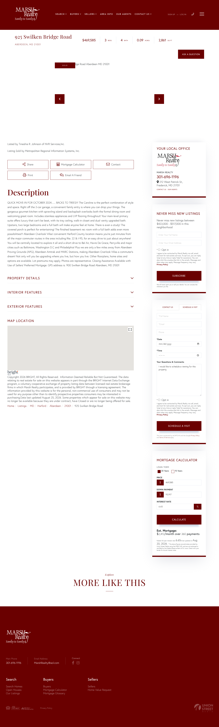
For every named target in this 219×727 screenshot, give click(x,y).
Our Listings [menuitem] (13, 693)
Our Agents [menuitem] (123, 14)
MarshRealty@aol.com (46, 663)
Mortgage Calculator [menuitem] (55, 690)
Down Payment (165, 489)
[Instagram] (78, 663)
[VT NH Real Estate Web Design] (203, 708)
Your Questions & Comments (170, 362)
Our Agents (172, 189)
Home (10, 406)
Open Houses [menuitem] (13, 690)
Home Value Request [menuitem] (99, 690)
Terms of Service (164, 437)
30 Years (165, 470)
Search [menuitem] (60, 14)
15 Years (178, 470)
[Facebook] (73, 663)
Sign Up (171, 15)
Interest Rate (164, 501)
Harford (42, 406)
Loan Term (163, 467)
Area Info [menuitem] (106, 14)
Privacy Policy (162, 265)
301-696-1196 (168, 176)
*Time (159, 350)
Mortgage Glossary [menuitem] (54, 693)
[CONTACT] (191, 54)
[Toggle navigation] (202, 14)
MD (32, 406)
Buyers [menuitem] (74, 14)
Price (159, 477)
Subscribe (179, 275)
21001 (67, 406)
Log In (183, 15)
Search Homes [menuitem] (14, 686)
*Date (159, 339)
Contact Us (161, 189)
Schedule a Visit (190, 307)
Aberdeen (55, 406)
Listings (22, 406)
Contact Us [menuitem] (142, 14)
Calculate (179, 519)
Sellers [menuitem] (89, 14)
